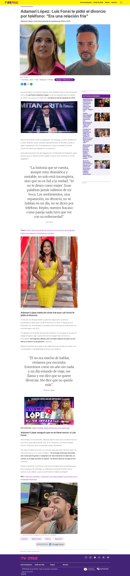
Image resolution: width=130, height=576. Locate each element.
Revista (114, 2)
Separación (58, 539)
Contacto (23, 573)
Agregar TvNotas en (63, 80)
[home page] (11, 2)
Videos (107, 2)
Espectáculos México (27, 6)
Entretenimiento (86, 2)
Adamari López (36, 539)
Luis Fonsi (24, 539)
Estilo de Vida (98, 2)
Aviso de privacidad (27, 571)
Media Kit (23, 574)
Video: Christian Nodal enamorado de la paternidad (51, 428)
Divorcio (48, 539)
